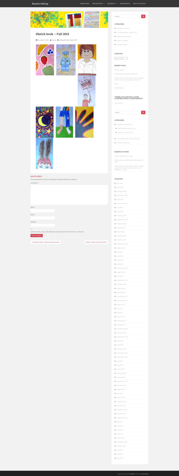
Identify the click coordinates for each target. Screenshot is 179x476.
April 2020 (120, 264)
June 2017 (120, 309)
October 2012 (121, 446)
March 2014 (121, 397)
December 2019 (122, 268)
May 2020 (120, 260)
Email (32, 215)
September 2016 (122, 337)
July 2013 (120, 422)
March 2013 (121, 438)
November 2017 (122, 300)
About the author (139, 3)
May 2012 (120, 454)
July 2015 (120, 361)
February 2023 (121, 216)
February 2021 (121, 236)
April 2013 (120, 434)
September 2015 (122, 357)
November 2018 (122, 280)
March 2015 (121, 369)
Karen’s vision (84, 3)
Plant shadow (119, 88)
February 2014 (121, 402)
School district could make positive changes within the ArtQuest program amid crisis (129, 79)
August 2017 (121, 304)
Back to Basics (119, 70)
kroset (54, 40)
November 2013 (122, 410)
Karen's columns (122, 40)
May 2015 (120, 365)
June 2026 (120, 187)
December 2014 (122, 381)
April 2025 (120, 199)
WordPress (145, 474)
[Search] (143, 16)
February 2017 (121, 321)
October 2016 (121, 333)
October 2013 (121, 414)
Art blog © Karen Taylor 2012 (68, 40)
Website (33, 222)
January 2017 (121, 325)
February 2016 (121, 349)
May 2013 (120, 430)
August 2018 (121, 288)
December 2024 (122, 203)
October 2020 (121, 240)
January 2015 (121, 377)
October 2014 (121, 385)
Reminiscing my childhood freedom (126, 74)
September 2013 (122, 418)
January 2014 (121, 406)
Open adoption (97, 3)
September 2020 (122, 244)
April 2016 (120, 345)
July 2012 (120, 450)
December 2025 (122, 195)
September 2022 (122, 220)
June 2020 (120, 256)
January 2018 (121, 292)
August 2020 (121, 248)
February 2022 (121, 224)
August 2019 (121, 272)
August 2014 (121, 389)
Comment (34, 183)
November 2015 (122, 353)
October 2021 (121, 228)
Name (32, 207)
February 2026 (121, 191)
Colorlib (132, 474)
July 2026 (120, 183)
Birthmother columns (124, 36)
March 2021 (121, 232)
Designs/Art (111, 3)
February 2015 (121, 373)
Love (116, 84)
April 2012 (120, 458)
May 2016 (120, 341)
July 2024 (120, 207)
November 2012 (122, 442)
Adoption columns (123, 28)
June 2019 (120, 276)
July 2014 (120, 393)
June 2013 (120, 426)
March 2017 (121, 317)
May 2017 (120, 313)
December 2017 (122, 296)
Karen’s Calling (40, 3)
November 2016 (122, 329)
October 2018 (121, 284)
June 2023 (120, 211)
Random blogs (125, 3)
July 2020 (120, 252)
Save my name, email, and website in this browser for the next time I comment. (57, 232)
